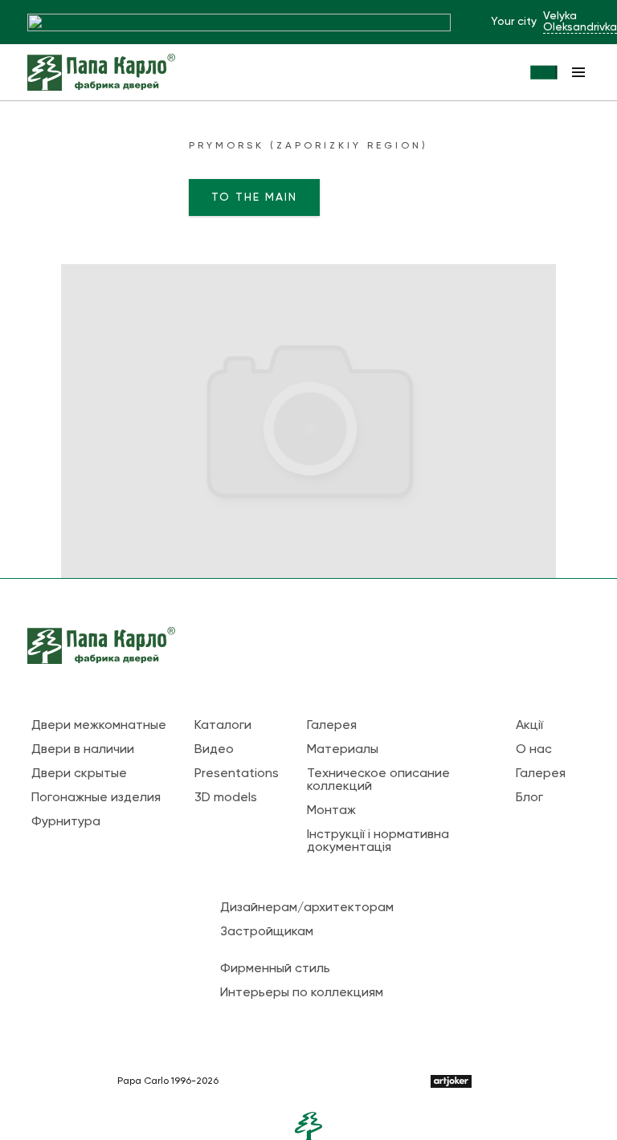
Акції (529, 725)
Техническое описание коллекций (378, 780)
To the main (254, 197)
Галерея (332, 725)
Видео (214, 749)
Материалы (342, 749)
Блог (529, 798)
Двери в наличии (82, 749)
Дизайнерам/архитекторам (307, 908)
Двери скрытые (79, 773)
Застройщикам (266, 932)
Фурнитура (65, 822)
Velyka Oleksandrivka (580, 21)
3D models (225, 798)
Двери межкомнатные (98, 725)
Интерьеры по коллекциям (301, 993)
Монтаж (331, 810)
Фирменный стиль (275, 969)
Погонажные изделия (96, 798)
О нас (534, 749)
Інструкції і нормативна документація (378, 841)
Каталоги (222, 725)
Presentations (236, 773)
